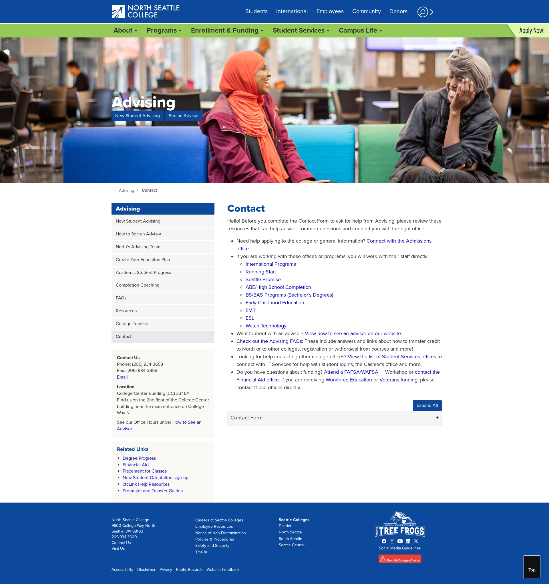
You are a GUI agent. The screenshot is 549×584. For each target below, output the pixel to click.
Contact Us (121, 542)
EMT (251, 310)
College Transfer (132, 324)
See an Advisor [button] (184, 116)
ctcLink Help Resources (146, 484)
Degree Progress (139, 458)
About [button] (124, 30)
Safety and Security (212, 545)
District (285, 525)
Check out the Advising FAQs (269, 341)
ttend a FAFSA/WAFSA (352, 372)
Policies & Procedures (214, 539)
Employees (330, 11)
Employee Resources (214, 526)
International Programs (271, 264)
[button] (424, 11)
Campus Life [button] (359, 30)
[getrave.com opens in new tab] (400, 560)
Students (256, 11)
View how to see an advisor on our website (353, 333)
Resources (126, 311)
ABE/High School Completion (278, 287)
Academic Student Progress (143, 272)
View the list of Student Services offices (392, 356)
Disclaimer (146, 569)
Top (532, 570)
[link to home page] (146, 11)
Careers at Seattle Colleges (219, 520)
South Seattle (290, 538)
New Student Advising (138, 221)
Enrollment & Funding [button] (225, 30)
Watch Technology (266, 326)
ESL (250, 318)
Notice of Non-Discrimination (220, 533)
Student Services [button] (299, 30)
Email (122, 377)
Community (366, 11)
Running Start (261, 272)
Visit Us (118, 548)
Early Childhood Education (275, 302)
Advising (126, 190)
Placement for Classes (145, 471)
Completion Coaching (138, 285)
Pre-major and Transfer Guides (153, 491)
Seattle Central (292, 545)
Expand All (427, 405)
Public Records (189, 569)
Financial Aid (136, 465)
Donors (398, 11)
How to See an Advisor (138, 234)
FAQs (121, 298)
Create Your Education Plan (143, 260)
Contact (149, 190)
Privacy (166, 569)
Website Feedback (223, 569)
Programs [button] (162, 30)
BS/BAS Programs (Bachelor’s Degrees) (289, 295)
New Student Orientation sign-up (155, 478)
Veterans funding (398, 380)
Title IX (201, 552)
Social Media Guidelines (400, 548)
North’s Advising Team (138, 247)
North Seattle (290, 532)
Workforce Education (349, 380)
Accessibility (122, 569)
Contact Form (246, 418)
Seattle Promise (263, 279)
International (292, 11)
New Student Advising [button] (137, 116)
